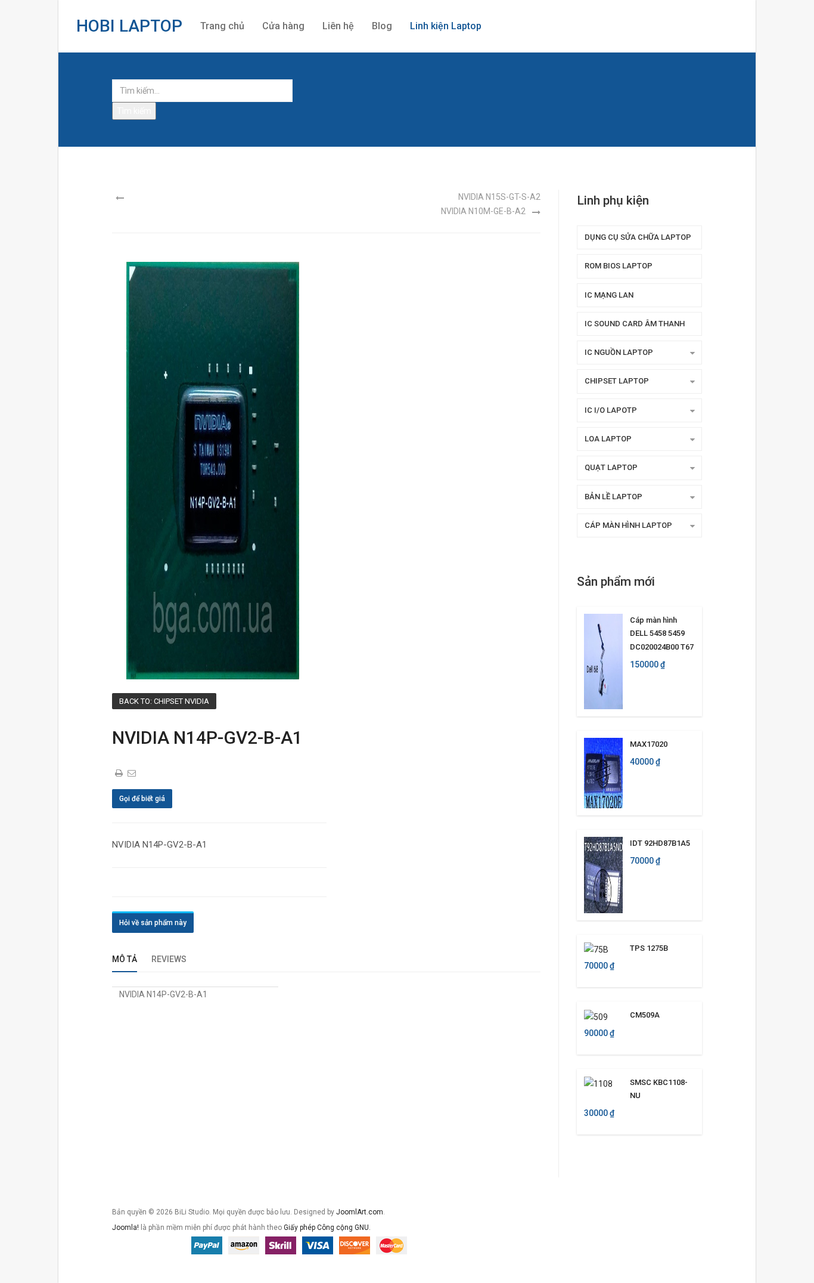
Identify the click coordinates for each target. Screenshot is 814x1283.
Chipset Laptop (617, 380)
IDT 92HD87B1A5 (660, 843)
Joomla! (125, 1227)
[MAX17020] (603, 772)
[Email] (132, 773)
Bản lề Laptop (613, 496)
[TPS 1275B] (596, 949)
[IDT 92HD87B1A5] (603, 874)
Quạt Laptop (611, 467)
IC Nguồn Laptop (619, 352)
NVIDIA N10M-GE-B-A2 (483, 211)
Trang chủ (222, 26)
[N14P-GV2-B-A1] (212, 470)
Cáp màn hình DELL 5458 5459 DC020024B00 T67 (662, 633)
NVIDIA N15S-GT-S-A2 (499, 197)
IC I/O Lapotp (611, 410)
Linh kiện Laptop (445, 26)
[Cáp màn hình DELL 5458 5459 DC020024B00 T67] (603, 661)
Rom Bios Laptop (619, 265)
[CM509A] (596, 1016)
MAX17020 (648, 744)
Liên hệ (338, 26)
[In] (120, 773)
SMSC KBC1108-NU (659, 1089)
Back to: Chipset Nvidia (164, 701)
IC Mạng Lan (609, 294)
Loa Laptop (608, 438)
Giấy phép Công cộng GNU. (327, 1227)
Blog (382, 26)
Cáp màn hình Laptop (628, 525)
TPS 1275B (649, 948)
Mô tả (124, 959)
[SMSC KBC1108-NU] (598, 1083)
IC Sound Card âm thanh (635, 323)
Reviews (169, 959)
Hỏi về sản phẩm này (153, 923)
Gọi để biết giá (142, 798)
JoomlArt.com (359, 1212)
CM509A (645, 1014)
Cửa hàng (283, 26)
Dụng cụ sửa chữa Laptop (638, 237)
